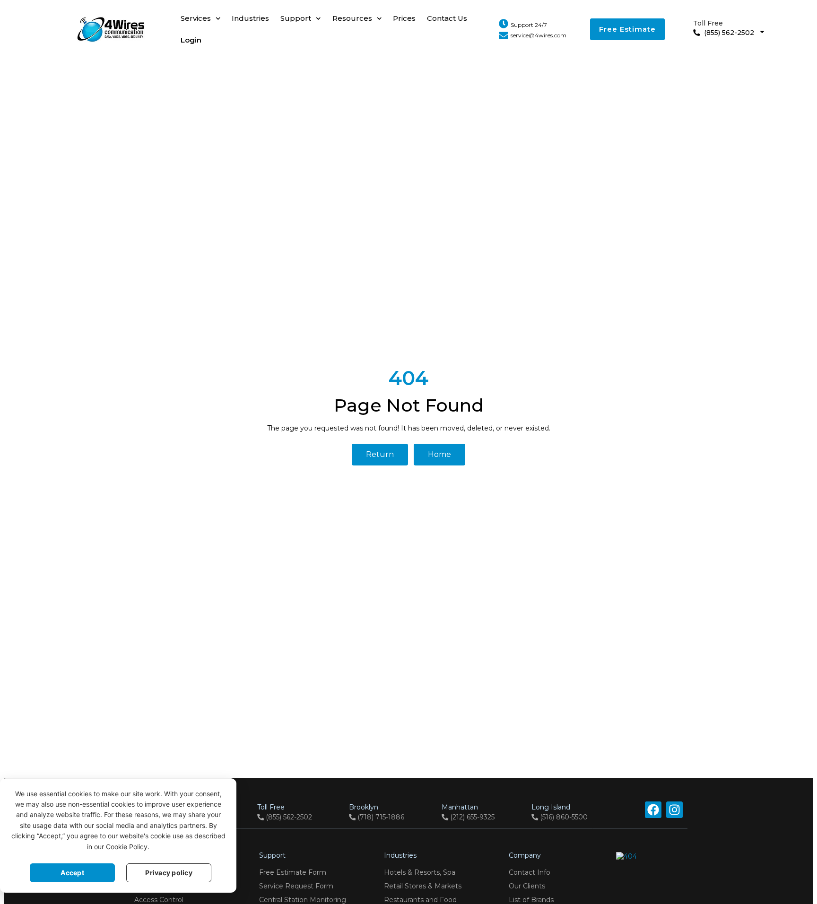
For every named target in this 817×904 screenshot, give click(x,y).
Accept (72, 873)
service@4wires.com (538, 35)
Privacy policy (168, 873)
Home (439, 454)
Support (295, 18)
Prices (404, 18)
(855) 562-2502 (723, 28)
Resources (352, 18)
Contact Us (447, 18)
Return (380, 454)
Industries (250, 18)
